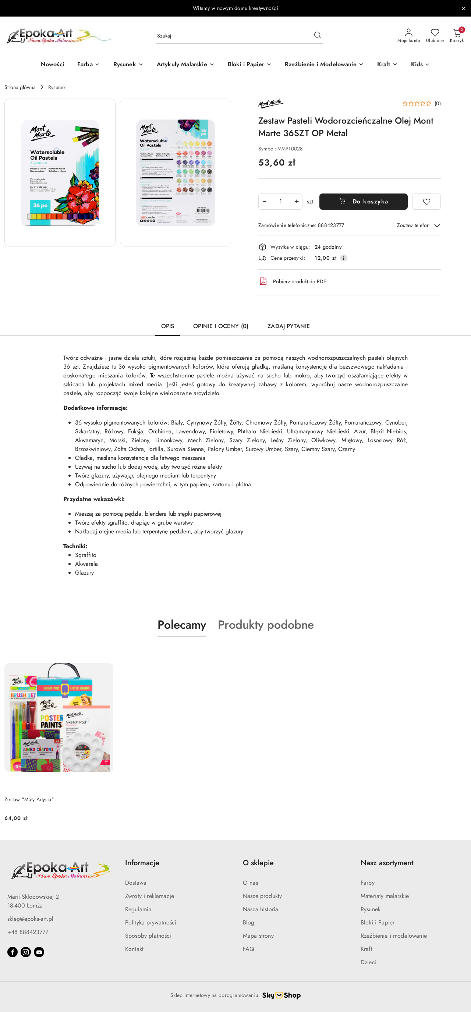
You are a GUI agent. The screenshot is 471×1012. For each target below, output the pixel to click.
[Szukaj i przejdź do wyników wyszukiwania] (317, 36)
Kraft (366, 949)
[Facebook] (12, 952)
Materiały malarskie (385, 896)
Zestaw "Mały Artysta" (29, 799)
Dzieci (368, 962)
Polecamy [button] (181, 624)
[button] (60, 172)
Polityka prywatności (150, 922)
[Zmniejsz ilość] (264, 201)
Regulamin (138, 909)
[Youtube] (39, 952)
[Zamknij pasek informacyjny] (463, 8)
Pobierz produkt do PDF (299, 281)
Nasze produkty (262, 896)
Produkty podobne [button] (266, 624)
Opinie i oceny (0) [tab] (220, 326)
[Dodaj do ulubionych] (426, 201)
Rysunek (370, 909)
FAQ (248, 949)
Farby (368, 882)
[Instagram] (26, 952)
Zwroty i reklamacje (149, 896)
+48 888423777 (27, 932)
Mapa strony (258, 935)
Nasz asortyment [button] (387, 862)
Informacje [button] (142, 862)
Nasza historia (260, 909)
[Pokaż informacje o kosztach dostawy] (344, 258)
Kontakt (134, 949)
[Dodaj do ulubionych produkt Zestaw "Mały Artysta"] (104, 653)
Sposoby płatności (148, 935)
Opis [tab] (167, 326)
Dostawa (135, 882)
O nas (250, 882)
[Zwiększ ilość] (296, 201)
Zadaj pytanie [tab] (289, 326)
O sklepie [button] (258, 862)
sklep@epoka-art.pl (30, 919)
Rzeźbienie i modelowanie (394, 935)
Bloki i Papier (377, 922)
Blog (249, 922)
